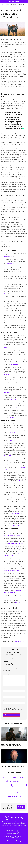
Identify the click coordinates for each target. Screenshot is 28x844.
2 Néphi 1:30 (11, 432)
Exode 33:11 (10, 263)
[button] (2, 5)
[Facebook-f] (16, 841)
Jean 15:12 (13, 399)
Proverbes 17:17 (8, 256)
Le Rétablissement (19, 785)
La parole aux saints (14, 789)
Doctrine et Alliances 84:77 (12, 570)
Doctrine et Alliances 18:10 (12, 535)
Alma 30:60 (19, 481)
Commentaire (7, 674)
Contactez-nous (7, 836)
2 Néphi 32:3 (11, 440)
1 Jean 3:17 (13, 417)
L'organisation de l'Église (14, 796)
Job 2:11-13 (12, 322)
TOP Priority (9, 768)
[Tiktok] (11, 841)
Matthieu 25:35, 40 (16, 364)
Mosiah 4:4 (7, 455)
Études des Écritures (6, 20)
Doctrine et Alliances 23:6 (15, 543)
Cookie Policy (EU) (18, 836)
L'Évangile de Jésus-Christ (14, 781)
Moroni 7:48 (15, 525)
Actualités (13, 4)
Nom (4, 689)
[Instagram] (7, 841)
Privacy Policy (14, 837)
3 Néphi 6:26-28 (16, 513)
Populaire (7, 4)
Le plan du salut (14, 792)
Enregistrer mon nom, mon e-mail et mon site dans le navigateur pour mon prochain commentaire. (14, 710)
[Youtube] (20, 841)
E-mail (5, 695)
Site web (5, 700)
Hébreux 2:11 (16, 407)
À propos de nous (22, 4)
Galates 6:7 (7, 392)
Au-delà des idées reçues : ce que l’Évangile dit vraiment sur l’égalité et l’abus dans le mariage (11, 744)
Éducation (3, 747)
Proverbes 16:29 (18, 329)
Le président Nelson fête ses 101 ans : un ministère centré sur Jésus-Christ (12, 765)
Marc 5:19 (7, 374)
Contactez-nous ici (20, 641)
